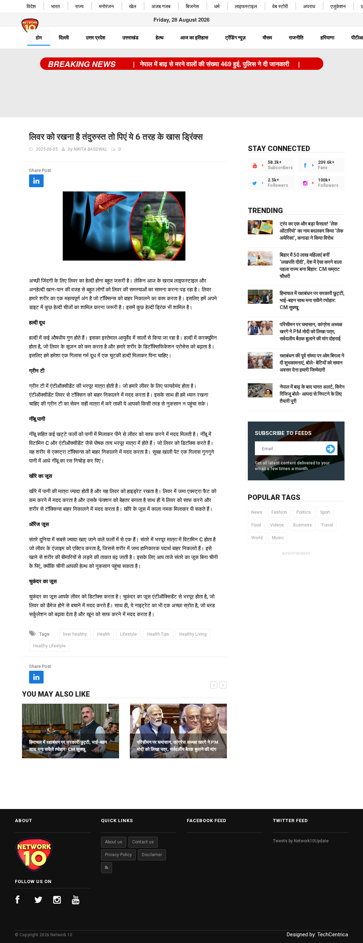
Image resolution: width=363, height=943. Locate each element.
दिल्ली (64, 37)
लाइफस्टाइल (246, 6)
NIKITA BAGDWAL (90, 149)
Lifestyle (128, 634)
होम (39, 37)
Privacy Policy (118, 854)
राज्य (79, 6)
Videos (277, 525)
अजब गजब (161, 6)
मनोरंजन (106, 6)
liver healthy (75, 634)
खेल (132, 6)
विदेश (31, 6)
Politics (303, 512)
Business (302, 525)
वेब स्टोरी (280, 6)
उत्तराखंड (130, 37)
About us (113, 841)
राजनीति (296, 37)
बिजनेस (192, 6)
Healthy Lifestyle (49, 645)
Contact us (143, 841)
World (257, 537)
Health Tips (158, 634)
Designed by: (317, 934)
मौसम (267, 37)
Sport (325, 512)
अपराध (309, 6)
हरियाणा (327, 37)
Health (103, 634)
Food (256, 525)
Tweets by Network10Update (301, 840)
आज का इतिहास (194, 37)
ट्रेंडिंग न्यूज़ (235, 37)
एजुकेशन (338, 6)
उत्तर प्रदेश (95, 37)
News (256, 512)
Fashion (279, 512)
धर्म (216, 6)
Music (278, 537)
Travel (327, 525)
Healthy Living (193, 634)
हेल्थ (159, 37)
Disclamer (152, 854)
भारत (55, 6)
